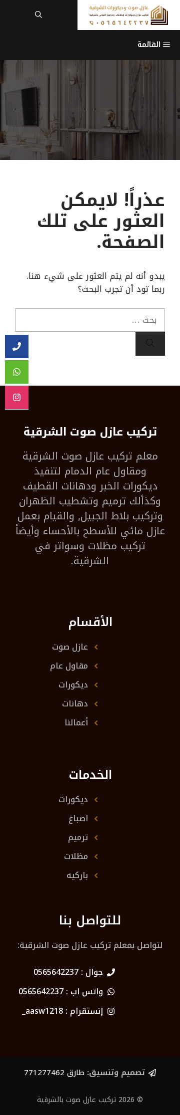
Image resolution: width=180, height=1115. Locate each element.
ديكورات (73, 684)
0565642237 (56, 972)
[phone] (16, 347)
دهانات (75, 703)
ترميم (78, 837)
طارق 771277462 (54, 1073)
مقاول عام (69, 665)
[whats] (16, 372)
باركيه (77, 875)
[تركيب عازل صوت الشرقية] (129, 15)
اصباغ (78, 818)
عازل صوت (70, 647)
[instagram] (16, 398)
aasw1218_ (42, 1011)
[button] (38, 15)
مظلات (76, 856)
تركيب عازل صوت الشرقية (77, 455)
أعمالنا (76, 722)
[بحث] (150, 344)
